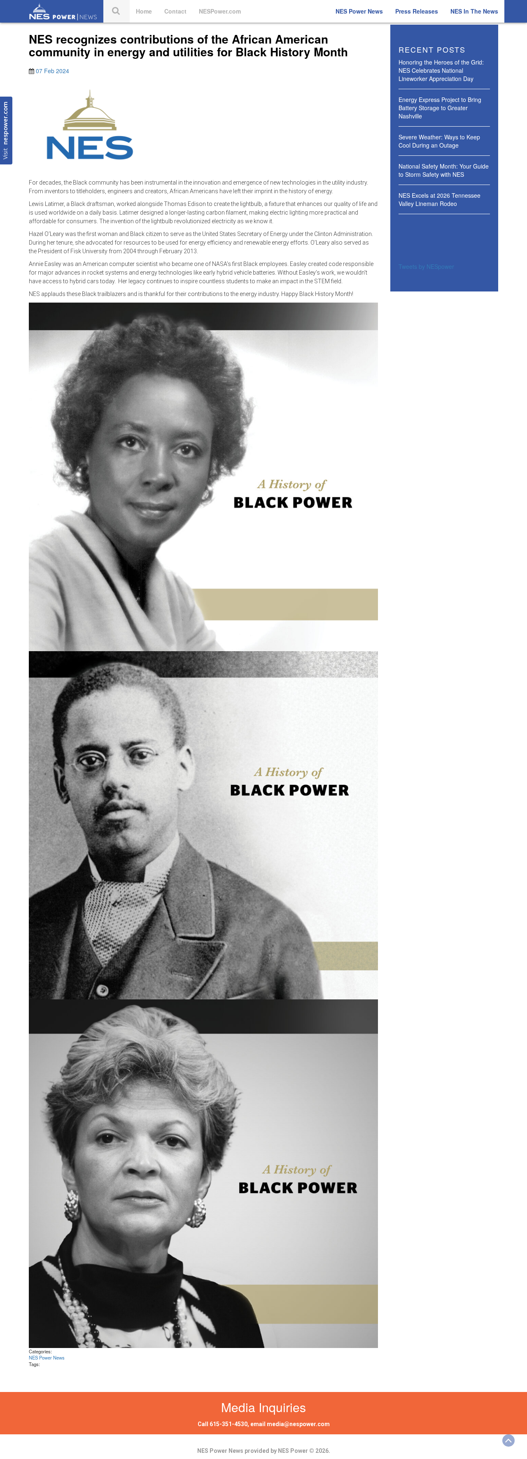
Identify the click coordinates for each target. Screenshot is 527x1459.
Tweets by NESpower (426, 266)
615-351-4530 (228, 1424)
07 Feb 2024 (52, 71)
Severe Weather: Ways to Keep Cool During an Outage (439, 141)
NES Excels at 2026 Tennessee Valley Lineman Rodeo (439, 199)
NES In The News (474, 11)
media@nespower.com (298, 1424)
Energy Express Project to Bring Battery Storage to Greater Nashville (440, 107)
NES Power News (359, 11)
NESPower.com (220, 11)
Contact (175, 11)
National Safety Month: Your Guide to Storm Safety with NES (444, 170)
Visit (6, 131)
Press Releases (416, 11)
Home (144, 11)
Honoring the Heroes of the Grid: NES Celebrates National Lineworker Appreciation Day (441, 70)
